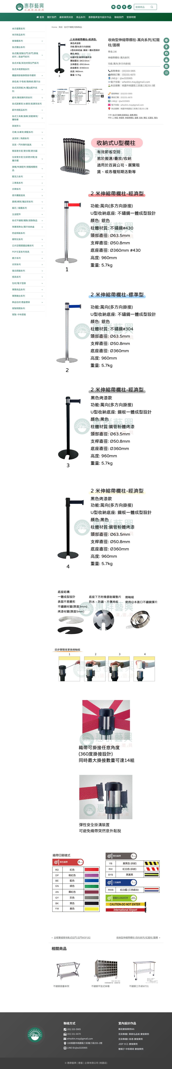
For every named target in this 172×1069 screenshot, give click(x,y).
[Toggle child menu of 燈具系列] (42, 277)
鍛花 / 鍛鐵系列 (19, 207)
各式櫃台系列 (18, 47)
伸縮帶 (121, 117)
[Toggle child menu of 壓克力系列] (42, 176)
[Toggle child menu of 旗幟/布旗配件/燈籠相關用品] (42, 168)
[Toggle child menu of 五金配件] (42, 214)
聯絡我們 (118, 17)
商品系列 (80, 17)
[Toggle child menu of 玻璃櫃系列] (42, 41)
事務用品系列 (18, 289)
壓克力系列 (17, 176)
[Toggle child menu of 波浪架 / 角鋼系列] (42, 138)
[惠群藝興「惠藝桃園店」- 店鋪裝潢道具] (113, 7)
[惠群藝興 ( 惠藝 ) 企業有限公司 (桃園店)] (35, 1035)
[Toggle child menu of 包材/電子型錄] (42, 283)
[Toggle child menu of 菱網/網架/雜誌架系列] (42, 202)
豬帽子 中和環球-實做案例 (130, 1049)
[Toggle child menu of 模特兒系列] (42, 239)
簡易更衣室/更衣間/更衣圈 (24, 150)
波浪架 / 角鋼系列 (20, 138)
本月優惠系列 (18, 28)
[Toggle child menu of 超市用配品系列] (42, 110)
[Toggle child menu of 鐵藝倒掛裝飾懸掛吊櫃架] (42, 75)
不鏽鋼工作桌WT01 (139, 986)
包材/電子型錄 (19, 283)
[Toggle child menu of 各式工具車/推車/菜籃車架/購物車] (42, 118)
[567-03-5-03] (78, 57)
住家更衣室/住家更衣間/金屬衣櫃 (24, 158)
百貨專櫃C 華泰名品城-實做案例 (133, 1034)
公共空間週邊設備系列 (23, 245)
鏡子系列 (16, 258)
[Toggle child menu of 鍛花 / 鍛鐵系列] (42, 208)
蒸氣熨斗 (16, 125)
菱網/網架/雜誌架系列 (22, 201)
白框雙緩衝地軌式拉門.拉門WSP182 (72, 937)
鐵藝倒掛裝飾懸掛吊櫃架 (24, 75)
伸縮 (116, 117)
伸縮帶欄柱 (129, 117)
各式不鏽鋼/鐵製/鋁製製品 (24, 220)
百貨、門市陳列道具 (21, 144)
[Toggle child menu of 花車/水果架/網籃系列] (42, 132)
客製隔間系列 (18, 308)
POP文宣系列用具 (20, 251)
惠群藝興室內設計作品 (99, 17)
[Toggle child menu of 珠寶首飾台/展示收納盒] (42, 227)
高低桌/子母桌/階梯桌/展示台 (26, 81)
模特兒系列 (17, 239)
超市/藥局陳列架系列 (22, 97)
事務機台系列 (18, 295)
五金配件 (16, 214)
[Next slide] (102, 96)
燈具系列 (16, 276)
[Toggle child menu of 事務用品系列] (42, 289)
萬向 (156, 117)
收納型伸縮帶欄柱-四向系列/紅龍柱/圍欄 (137, 937)
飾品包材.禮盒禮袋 (21, 302)
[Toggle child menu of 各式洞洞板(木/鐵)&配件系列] (42, 89)
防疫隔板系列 (18, 233)
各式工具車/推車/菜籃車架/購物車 (25, 117)
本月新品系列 (18, 34)
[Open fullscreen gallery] (101, 84)
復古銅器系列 (18, 270)
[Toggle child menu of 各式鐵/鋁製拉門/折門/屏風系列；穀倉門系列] (42, 55)
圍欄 (136, 117)
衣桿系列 (16, 189)
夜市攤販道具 (18, 195)
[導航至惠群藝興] (124, 7)
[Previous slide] (53, 96)
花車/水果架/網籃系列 (22, 132)
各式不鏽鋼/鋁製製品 (120, 115)
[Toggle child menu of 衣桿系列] (42, 189)
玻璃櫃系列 (17, 40)
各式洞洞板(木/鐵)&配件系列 (24, 89)
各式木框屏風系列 (20, 69)
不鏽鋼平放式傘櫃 (100, 986)
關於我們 (51, 17)
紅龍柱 (150, 117)
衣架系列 (16, 264)
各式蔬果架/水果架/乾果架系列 (27, 103)
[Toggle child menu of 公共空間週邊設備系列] (42, 245)
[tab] (73, 84)
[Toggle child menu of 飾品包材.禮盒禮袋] (42, 302)
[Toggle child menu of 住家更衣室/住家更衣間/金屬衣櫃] (42, 159)
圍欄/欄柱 (133, 115)
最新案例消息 (66, 17)
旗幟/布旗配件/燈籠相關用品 (24, 168)
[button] (60, 96)
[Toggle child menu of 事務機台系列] (42, 296)
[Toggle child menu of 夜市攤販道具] (42, 195)
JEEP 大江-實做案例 (128, 1044)
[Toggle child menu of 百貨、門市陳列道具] (42, 145)
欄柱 (145, 117)
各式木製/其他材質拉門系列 (25, 62)
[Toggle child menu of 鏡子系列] (42, 258)
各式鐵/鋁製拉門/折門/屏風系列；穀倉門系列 (25, 55)
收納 (141, 117)
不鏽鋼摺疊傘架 (61, 986)
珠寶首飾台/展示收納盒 (23, 226)
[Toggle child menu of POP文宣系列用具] (42, 252)
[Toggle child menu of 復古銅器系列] (42, 271)
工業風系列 (17, 182)
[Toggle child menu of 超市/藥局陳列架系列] (42, 97)
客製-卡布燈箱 (19, 314)
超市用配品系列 (19, 109)
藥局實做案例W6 (126, 1029)
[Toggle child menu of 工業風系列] (42, 183)
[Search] (152, 7)
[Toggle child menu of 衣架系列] (42, 264)
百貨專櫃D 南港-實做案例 (130, 1039)
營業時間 (131, 17)
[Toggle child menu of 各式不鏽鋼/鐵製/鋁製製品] (42, 221)
